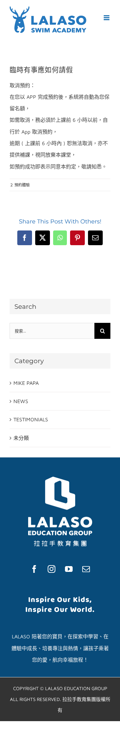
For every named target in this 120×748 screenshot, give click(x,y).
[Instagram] (51, 569)
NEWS (20, 401)
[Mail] (86, 569)
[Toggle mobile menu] (107, 17)
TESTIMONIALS (30, 419)
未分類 (21, 438)
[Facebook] (34, 569)
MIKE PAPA (26, 383)
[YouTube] (69, 569)
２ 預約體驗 (20, 185)
